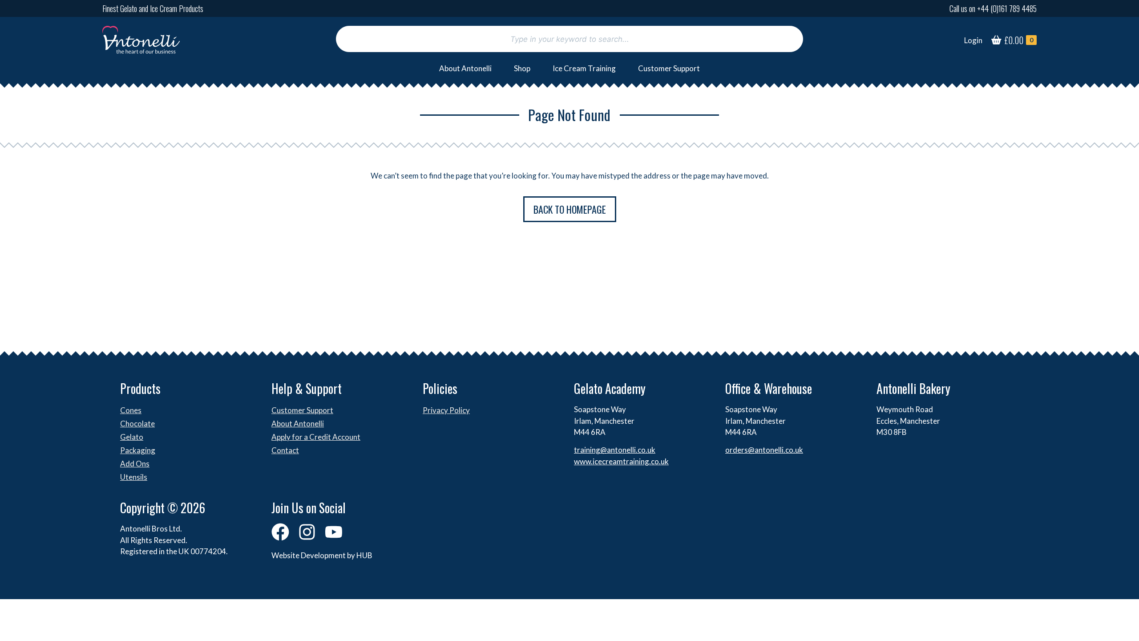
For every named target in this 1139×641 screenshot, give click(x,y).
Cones (130, 410)
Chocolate (137, 423)
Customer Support (669, 68)
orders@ (740, 449)
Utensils (133, 477)
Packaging (137, 450)
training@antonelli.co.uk (614, 449)
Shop (522, 68)
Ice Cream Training (584, 68)
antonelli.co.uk (779, 449)
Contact (285, 450)
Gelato (131, 437)
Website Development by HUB (321, 555)
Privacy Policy (446, 410)
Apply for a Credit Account (315, 437)
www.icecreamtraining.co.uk (621, 461)
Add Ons (134, 463)
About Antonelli (465, 68)
